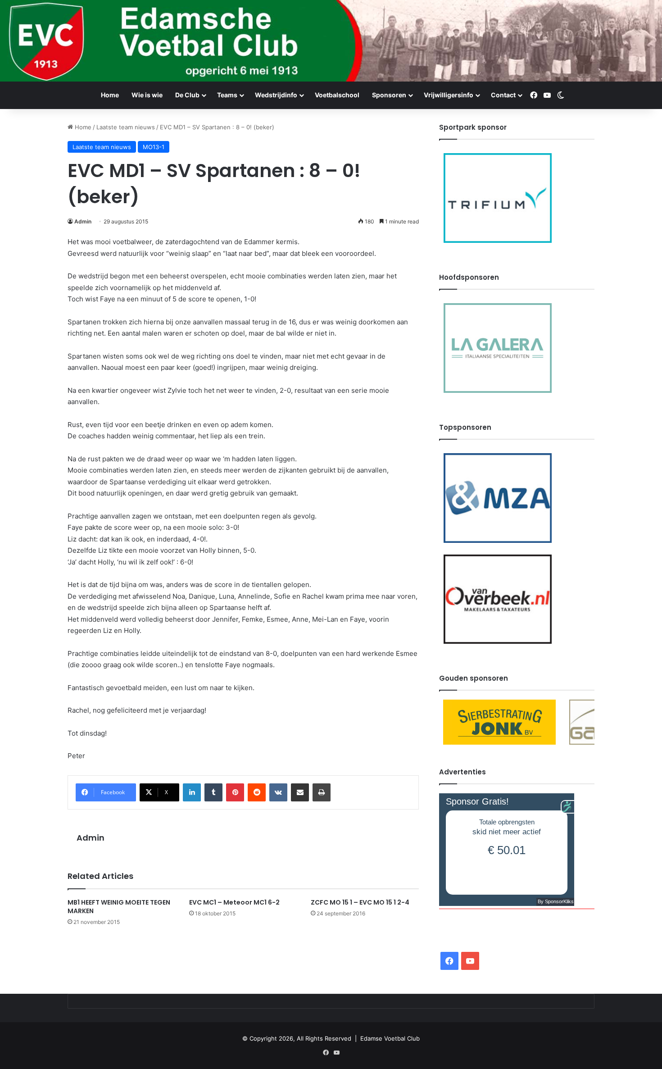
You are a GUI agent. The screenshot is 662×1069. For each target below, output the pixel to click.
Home (110, 95)
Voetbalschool (337, 95)
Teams (227, 95)
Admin (82, 221)
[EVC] (331, 41)
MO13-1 (153, 146)
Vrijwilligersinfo (448, 95)
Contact (503, 95)
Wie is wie (147, 95)
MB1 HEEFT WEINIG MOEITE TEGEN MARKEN (119, 906)
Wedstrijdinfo (276, 95)
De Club (187, 95)
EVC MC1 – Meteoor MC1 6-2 (234, 902)
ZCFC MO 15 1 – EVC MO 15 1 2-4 (360, 902)
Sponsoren (389, 95)
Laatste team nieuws (125, 127)
